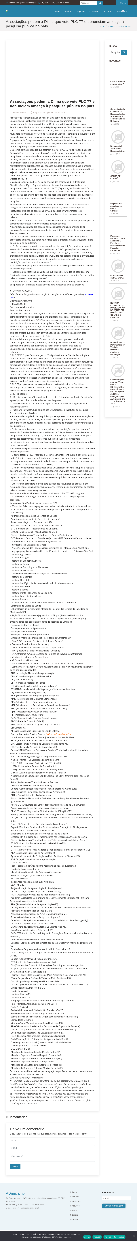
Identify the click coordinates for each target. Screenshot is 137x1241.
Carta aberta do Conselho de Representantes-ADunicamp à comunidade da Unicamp (118, 115)
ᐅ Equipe (74, 1215)
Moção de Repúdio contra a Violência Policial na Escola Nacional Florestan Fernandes (117, 243)
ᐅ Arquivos (75, 1206)
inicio (102, 26)
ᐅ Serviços (74, 1197)
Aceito (87, 1237)
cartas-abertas (125, 26)
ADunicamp (15, 1193)
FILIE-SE (122, 2)
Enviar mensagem (114, 1205)
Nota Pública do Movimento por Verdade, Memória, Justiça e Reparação (117, 348)
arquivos (111, 26)
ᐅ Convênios (75, 1201)
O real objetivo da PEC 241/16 (117, 276)
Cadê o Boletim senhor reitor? (117, 82)
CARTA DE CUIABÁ (115, 177)
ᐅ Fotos (73, 1210)
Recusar (97, 1237)
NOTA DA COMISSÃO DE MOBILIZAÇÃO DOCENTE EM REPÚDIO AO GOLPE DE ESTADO (117, 310)
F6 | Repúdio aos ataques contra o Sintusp (116, 207)
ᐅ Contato (74, 1219)
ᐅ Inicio (73, 1192)
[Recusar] (133, 1236)
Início (57, 11)
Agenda (81, 11)
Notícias (68, 11)
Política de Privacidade (114, 1237)
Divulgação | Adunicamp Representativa (117, 148)
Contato (108, 11)
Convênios (94, 11)
